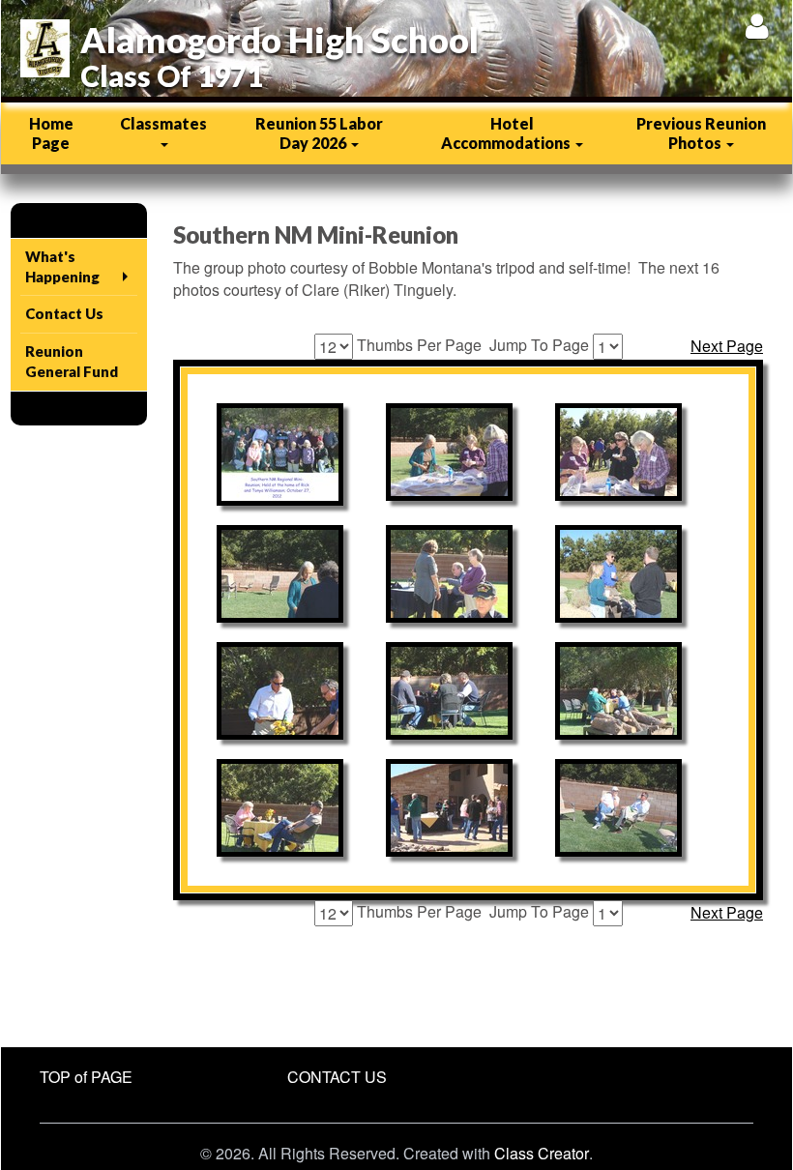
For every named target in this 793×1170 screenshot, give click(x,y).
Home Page (51, 133)
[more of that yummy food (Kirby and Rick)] (279, 691)
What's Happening (62, 266)
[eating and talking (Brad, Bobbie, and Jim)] (449, 691)
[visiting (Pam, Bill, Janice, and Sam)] (449, 574)
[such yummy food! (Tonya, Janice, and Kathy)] (449, 452)
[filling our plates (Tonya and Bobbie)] (279, 574)
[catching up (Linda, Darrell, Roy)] (618, 574)
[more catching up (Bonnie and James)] (279, 808)
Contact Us (64, 313)
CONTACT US (337, 1077)
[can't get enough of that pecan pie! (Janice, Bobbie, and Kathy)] (618, 452)
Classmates (163, 123)
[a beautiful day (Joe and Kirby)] (618, 808)
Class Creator (541, 1153)
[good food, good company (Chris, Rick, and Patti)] (618, 691)
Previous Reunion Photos (701, 133)
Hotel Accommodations (507, 133)
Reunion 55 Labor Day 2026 (319, 133)
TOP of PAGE (86, 1077)
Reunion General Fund (71, 361)
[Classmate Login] (756, 25)
